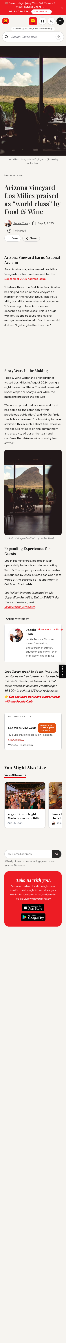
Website (13, 745)
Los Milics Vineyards (22, 728)
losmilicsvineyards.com (19, 607)
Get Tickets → (42, 11)
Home (8, 175)
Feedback (62, 671)
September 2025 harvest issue (25, 279)
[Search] (58, 37)
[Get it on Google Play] (33, 917)
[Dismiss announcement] (62, 7)
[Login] (51, 21)
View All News (13, 775)
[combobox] (32, 36)
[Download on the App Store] (33, 907)
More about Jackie (48, 629)
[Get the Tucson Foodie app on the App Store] (5, 21)
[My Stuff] (42, 21)
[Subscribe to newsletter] (56, 854)
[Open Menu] (60, 21)
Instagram (27, 745)
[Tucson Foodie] (33, 21)
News (20, 175)
